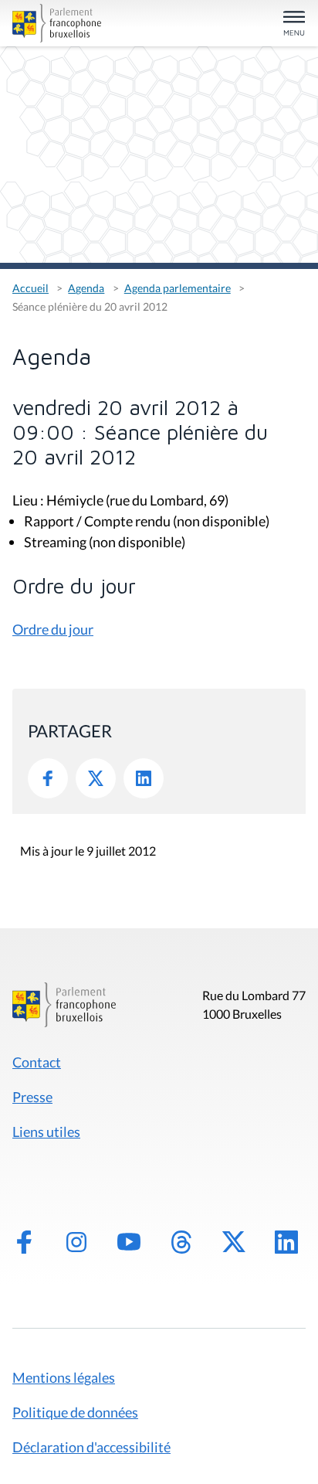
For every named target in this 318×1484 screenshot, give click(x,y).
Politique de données (75, 1412)
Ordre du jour (52, 629)
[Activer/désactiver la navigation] (294, 24)
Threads (181, 1242)
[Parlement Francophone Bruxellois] (58, 23)
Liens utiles (46, 1131)
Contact (36, 1061)
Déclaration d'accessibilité (91, 1446)
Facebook (48, 778)
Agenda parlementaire (177, 287)
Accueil (30, 287)
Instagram (76, 1242)
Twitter (96, 778)
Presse (32, 1096)
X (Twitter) (233, 1242)
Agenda (86, 287)
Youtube (128, 1242)
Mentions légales (63, 1377)
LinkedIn (143, 778)
